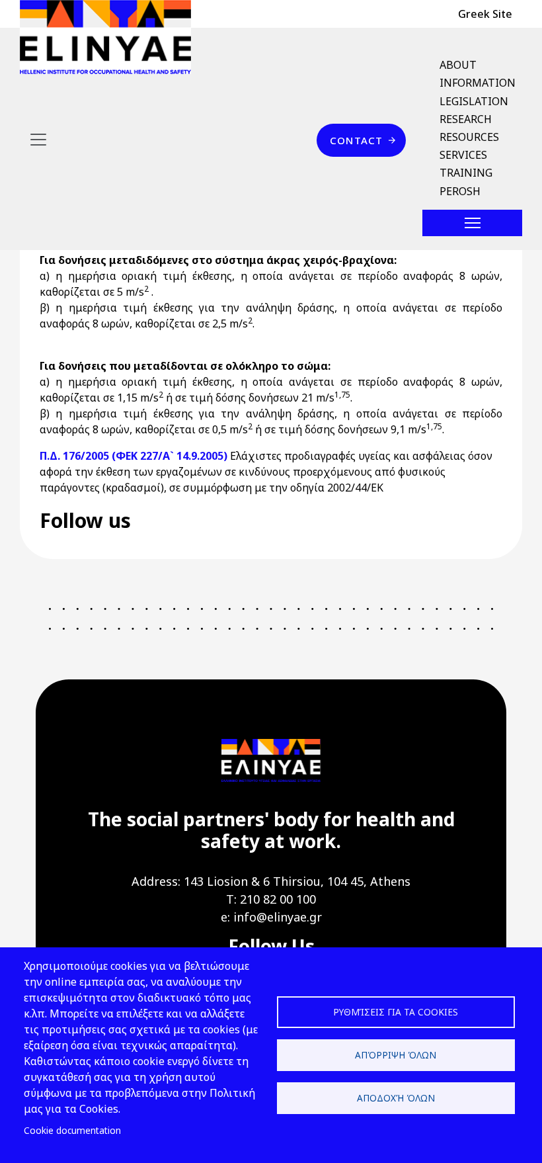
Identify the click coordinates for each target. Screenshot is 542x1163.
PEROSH (460, 191)
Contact (356, 140)
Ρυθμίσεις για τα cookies (395, 1012)
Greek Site (485, 14)
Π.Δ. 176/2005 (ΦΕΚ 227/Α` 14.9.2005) (133, 456)
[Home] (111, 37)
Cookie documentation (72, 1130)
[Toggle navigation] (38, 139)
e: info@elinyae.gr (271, 917)
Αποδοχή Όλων (396, 1098)
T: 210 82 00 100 (271, 899)
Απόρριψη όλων (395, 1055)
